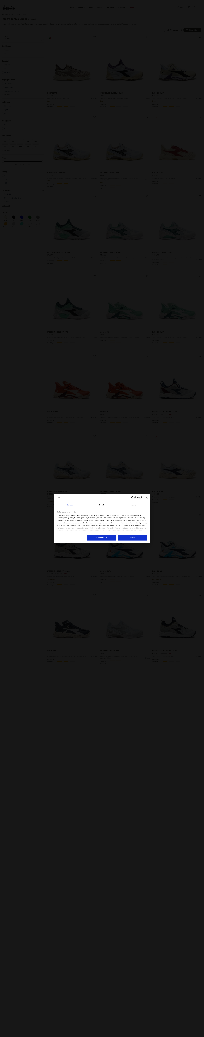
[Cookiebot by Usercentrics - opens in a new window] (132, 497)
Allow (132, 537)
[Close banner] (146, 498)
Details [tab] (102, 505)
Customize (100, 537)
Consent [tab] (70, 505)
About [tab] (134, 505)
